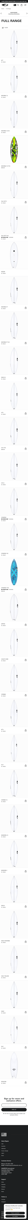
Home (2, 8)
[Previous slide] (1, 13)
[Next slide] (26, 13)
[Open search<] (18, 5)
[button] (4, 237)
